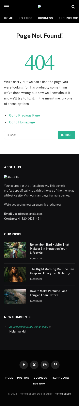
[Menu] (6, 6)
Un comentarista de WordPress (28, 327)
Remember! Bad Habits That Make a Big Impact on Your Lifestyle (49, 248)
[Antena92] (39, 6)
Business (45, 18)
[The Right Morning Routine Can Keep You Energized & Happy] (15, 274)
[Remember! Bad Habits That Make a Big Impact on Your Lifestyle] (15, 250)
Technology (60, 377)
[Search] (73, 6)
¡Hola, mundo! (17, 331)
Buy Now (39, 383)
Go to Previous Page (24, 115)
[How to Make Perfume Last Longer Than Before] (15, 296)
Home (8, 18)
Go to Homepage (22, 122)
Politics (25, 18)
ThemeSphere (62, 393)
